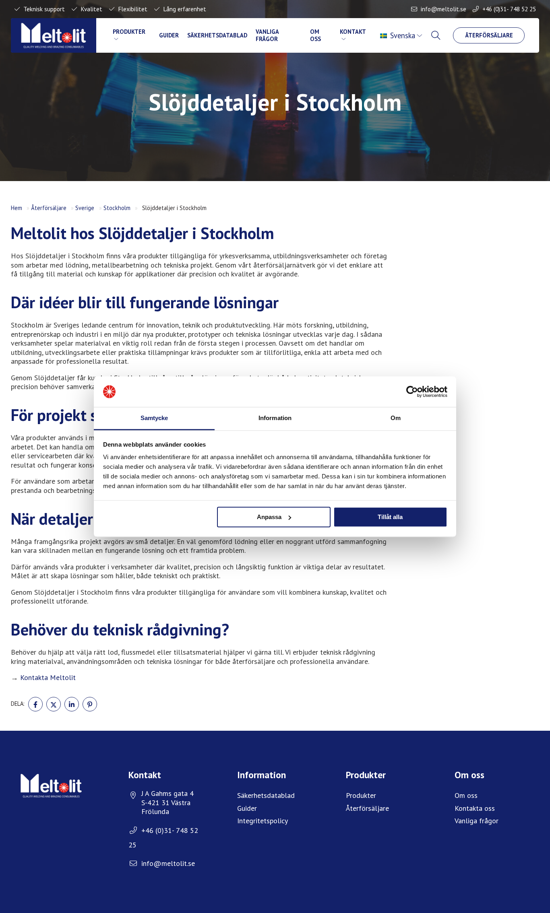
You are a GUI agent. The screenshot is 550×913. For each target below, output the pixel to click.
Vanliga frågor (267, 35)
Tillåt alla (390, 516)
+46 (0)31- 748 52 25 (509, 9)
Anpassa (269, 516)
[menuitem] (402, 35)
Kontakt (353, 31)
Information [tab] (275, 418)
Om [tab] (396, 418)
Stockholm (116, 208)
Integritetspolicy (262, 820)
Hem (16, 208)
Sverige (84, 208)
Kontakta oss (475, 808)
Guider (169, 35)
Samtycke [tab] (154, 418)
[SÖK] (436, 35)
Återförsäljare (489, 35)
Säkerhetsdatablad (217, 35)
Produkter (129, 31)
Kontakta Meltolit (48, 677)
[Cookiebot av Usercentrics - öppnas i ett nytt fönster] (412, 391)
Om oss (315, 35)
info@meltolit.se (443, 9)
